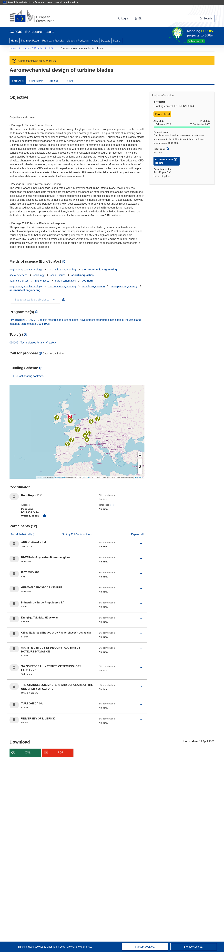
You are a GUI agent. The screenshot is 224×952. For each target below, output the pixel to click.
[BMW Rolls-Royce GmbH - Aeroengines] (97, 418)
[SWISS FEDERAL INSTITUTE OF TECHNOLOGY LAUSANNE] (85, 435)
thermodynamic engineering (99, 269)
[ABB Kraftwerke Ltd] (88, 432)
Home (14, 40)
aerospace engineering (124, 286)
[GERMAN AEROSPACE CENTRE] (91, 421)
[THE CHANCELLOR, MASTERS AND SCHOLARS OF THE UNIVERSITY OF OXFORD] (70, 420)
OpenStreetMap (59, 477)
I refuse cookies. (193, 946)
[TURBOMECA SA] (71, 440)
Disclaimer (139, 477)
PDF (60, 752)
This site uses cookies (31, 946)
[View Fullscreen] (140, 454)
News (95, 40)
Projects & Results (53, 40)
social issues (57, 275)
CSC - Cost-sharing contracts (26, 376)
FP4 (51, 48)
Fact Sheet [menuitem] (17, 80)
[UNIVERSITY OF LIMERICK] (56, 417)
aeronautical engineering (25, 290)
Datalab (105, 40)
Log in (125, 18)
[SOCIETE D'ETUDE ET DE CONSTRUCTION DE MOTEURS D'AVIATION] (77, 429)
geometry (87, 280)
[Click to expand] (141, 544)
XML (28, 752)
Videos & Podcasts (78, 40)
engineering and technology (26, 269)
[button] (138, 18)
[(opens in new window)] (36, 16)
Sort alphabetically (21, 534)
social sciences (18, 275)
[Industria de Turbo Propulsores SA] (67, 444)
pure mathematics (65, 280)
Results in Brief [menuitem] (35, 80)
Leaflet (39, 477)
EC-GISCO (86, 477)
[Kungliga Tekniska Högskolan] (106, 395)
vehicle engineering (93, 286)
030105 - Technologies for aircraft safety (33, 342)
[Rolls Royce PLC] (69, 417)
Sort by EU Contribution (76, 534)
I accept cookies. (145, 946)
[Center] (140, 466)
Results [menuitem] (69, 80)
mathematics (41, 280)
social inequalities (82, 275)
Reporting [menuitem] (53, 80)
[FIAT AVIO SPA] (87, 439)
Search (117, 40)
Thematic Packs (30, 40)
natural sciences (19, 280)
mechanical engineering (62, 269)
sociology (38, 275)
